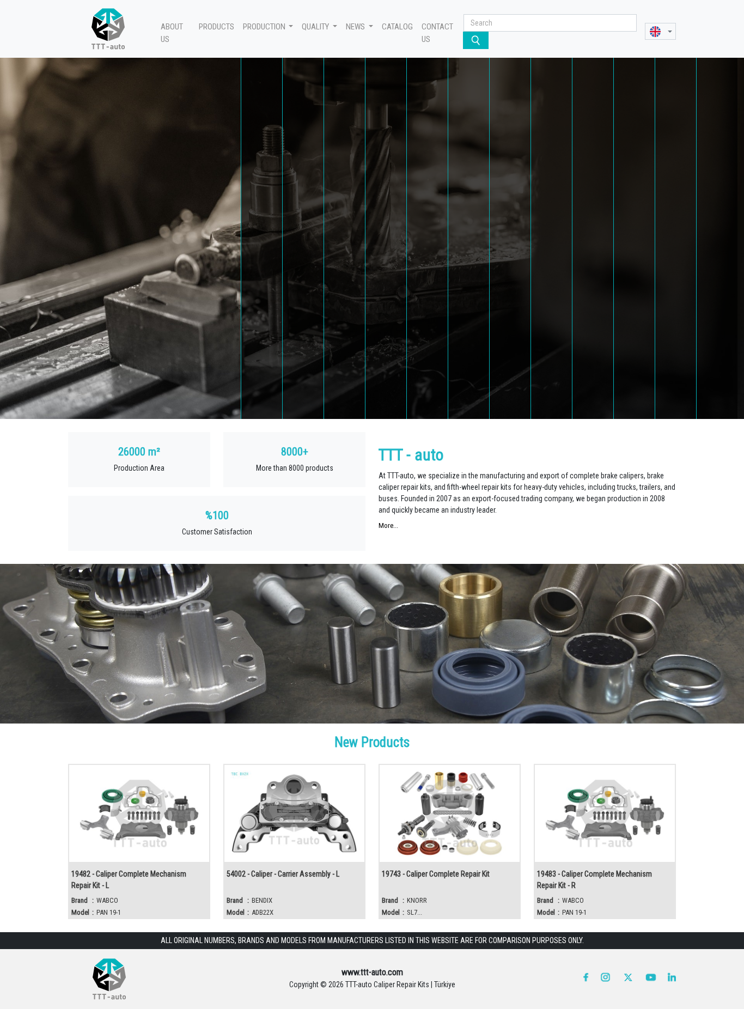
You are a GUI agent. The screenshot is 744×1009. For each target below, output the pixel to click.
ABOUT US (172, 33)
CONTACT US (437, 33)
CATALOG (397, 27)
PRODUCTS (216, 27)
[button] (660, 31)
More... (388, 525)
